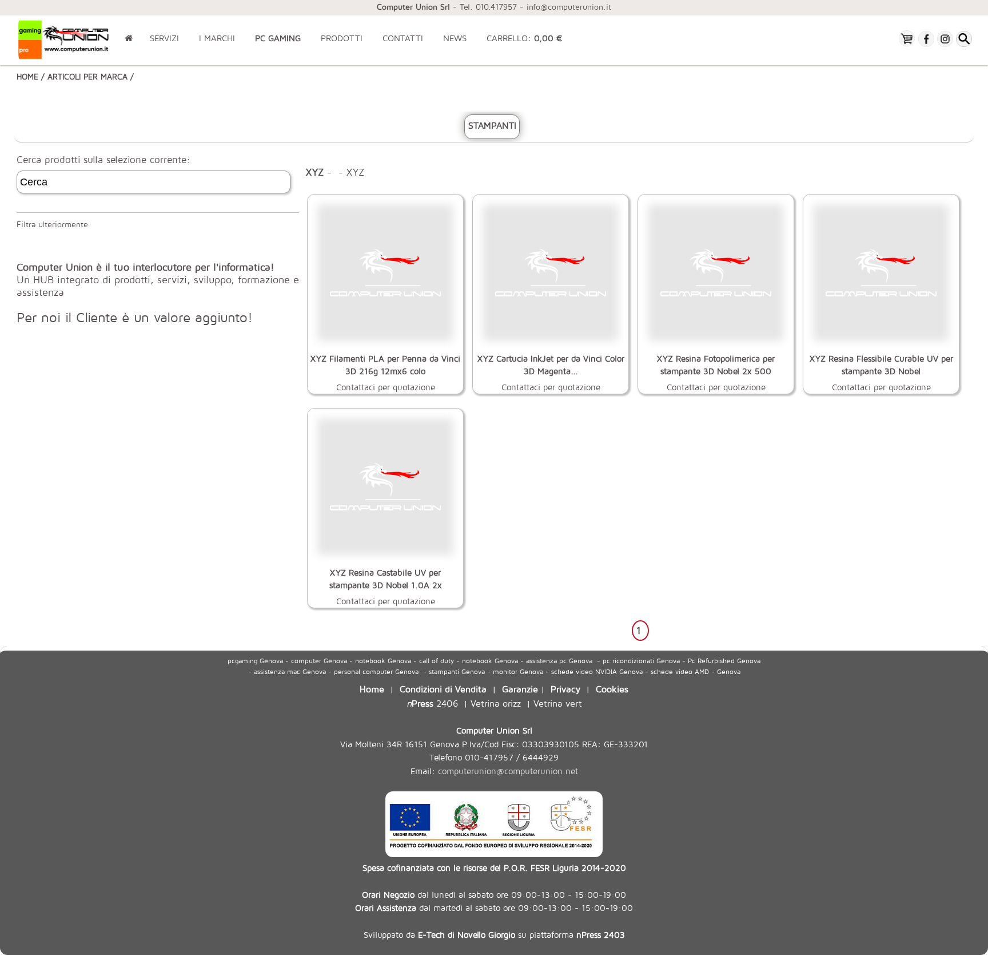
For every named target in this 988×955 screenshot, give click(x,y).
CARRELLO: (524, 38)
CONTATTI (403, 38)
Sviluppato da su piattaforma (494, 934)
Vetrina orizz (496, 703)
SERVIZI (164, 38)
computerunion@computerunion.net (508, 771)
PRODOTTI (341, 38)
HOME (27, 76)
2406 (432, 703)
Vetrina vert (557, 703)
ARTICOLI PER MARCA (87, 76)
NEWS (455, 38)
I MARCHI (217, 38)
